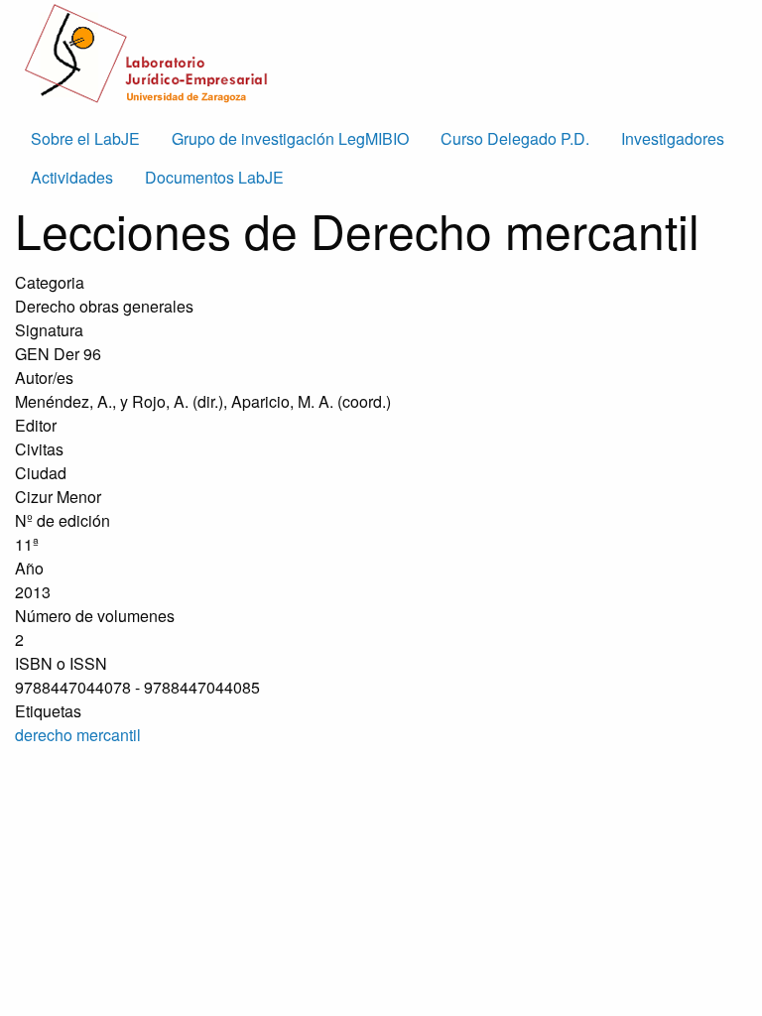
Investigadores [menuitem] (672, 138)
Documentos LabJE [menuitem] (214, 177)
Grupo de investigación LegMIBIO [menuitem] (290, 138)
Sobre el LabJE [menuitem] (85, 138)
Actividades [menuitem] (72, 177)
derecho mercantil (78, 734)
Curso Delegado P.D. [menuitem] (515, 138)
